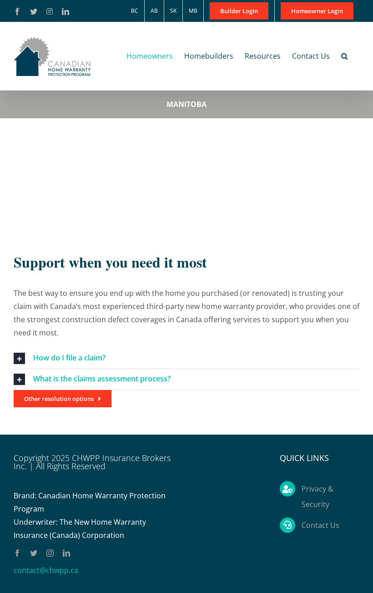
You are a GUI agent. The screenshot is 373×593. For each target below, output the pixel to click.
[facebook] (17, 553)
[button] (344, 56)
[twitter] (33, 553)
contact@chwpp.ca (46, 570)
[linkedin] (66, 553)
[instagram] (50, 553)
